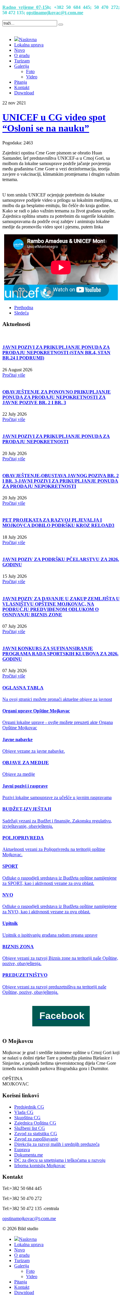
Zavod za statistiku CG (35, 1133)
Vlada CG (23, 1112)
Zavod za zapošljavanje (36, 1138)
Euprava (22, 1149)
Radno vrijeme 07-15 (24, 7)
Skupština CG (27, 1117)
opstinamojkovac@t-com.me (54, 12)
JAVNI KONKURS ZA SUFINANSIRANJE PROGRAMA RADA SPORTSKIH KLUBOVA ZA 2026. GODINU (60, 654)
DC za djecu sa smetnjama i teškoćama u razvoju (59, 1160)
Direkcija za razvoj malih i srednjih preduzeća (56, 1144)
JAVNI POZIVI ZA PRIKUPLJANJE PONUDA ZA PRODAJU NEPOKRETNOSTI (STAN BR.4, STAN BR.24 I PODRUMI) (56, 352)
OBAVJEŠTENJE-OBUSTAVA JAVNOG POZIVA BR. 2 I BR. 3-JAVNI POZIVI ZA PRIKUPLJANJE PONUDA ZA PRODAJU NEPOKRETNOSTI (60, 481)
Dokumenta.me (28, 1154)
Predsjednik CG (29, 1106)
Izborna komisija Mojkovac (39, 1165)
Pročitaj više (13, 375)
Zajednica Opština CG (35, 1122)
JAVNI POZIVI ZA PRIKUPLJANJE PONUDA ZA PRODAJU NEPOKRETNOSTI (56, 439)
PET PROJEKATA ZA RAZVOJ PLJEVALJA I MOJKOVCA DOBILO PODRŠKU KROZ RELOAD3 (58, 522)
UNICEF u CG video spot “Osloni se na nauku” (54, 122)
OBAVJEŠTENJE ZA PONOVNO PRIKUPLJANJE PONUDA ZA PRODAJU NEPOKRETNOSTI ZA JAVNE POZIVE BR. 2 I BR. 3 (56, 397)
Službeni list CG (29, 1128)
